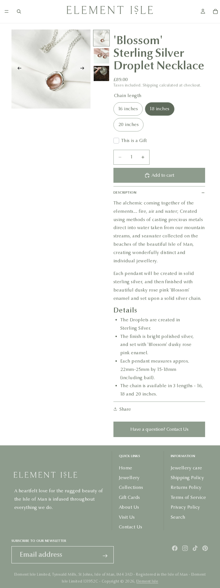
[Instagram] (185, 548)
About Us (129, 507)
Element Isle (147, 581)
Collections (131, 487)
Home (125, 467)
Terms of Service (188, 497)
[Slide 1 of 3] (101, 38)
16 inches (128, 108)
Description (124, 192)
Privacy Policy (185, 507)
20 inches (128, 124)
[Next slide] (84, 69)
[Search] (19, 11)
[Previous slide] (17, 69)
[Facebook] (174, 548)
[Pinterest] (205, 548)
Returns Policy (186, 487)
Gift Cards (129, 497)
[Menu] (6, 11)
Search (178, 517)
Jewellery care (186, 467)
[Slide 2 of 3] (101, 56)
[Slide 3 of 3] (101, 73)
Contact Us (130, 527)
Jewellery (129, 477)
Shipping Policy (187, 477)
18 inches (159, 108)
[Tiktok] (195, 548)
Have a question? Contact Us (159, 429)
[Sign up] (105, 556)
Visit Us (127, 517)
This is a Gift (134, 140)
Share (125, 409)
